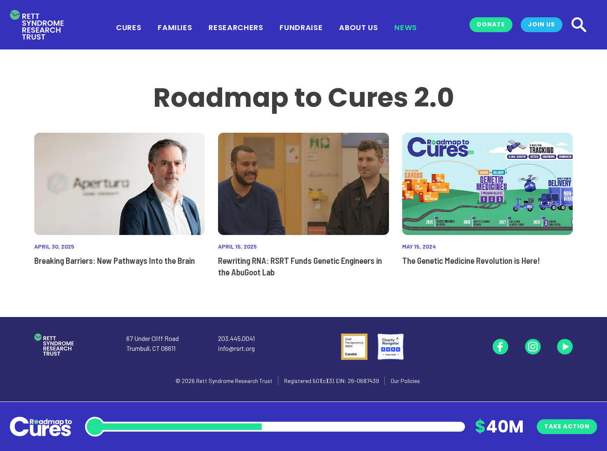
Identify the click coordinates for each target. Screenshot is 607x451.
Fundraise (301, 26)
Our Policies (405, 380)
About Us (358, 26)
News (405, 26)
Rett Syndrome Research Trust (234, 380)
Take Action (567, 426)
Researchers (236, 26)
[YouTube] (565, 347)
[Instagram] (533, 347)
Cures (128, 26)
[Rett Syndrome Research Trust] (37, 25)
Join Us (541, 24)
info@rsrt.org (236, 348)
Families (175, 26)
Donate (491, 24)
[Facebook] (500, 347)
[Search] (579, 24)
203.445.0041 (236, 338)
